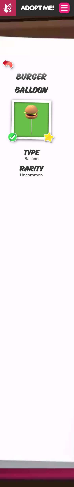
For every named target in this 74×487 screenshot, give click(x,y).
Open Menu (64, 8)
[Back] (7, 63)
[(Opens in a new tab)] (8, 8)
